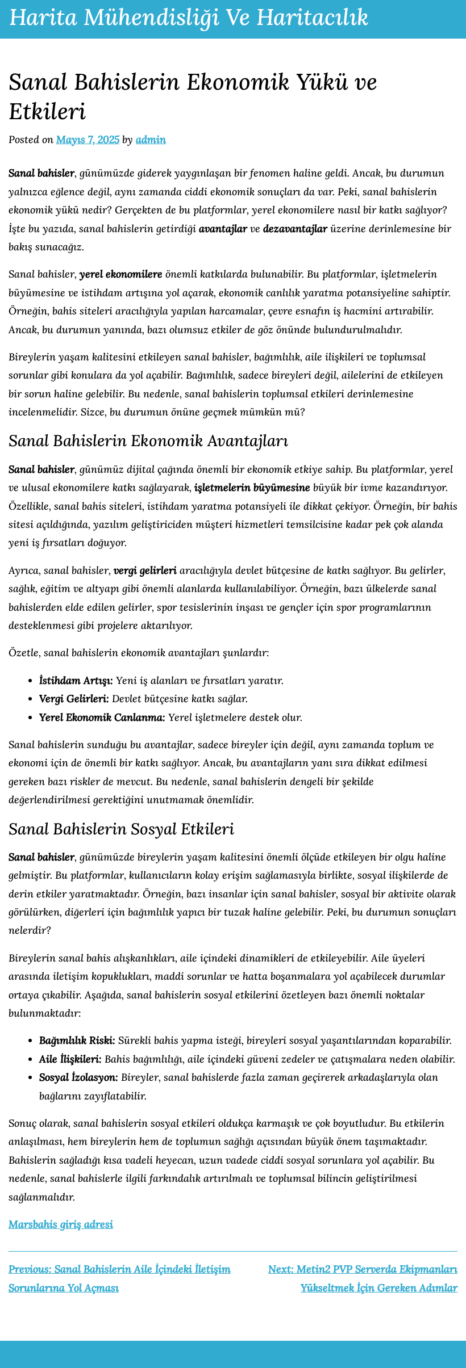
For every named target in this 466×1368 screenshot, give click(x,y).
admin (151, 139)
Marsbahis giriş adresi (61, 1224)
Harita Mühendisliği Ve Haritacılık (189, 16)
